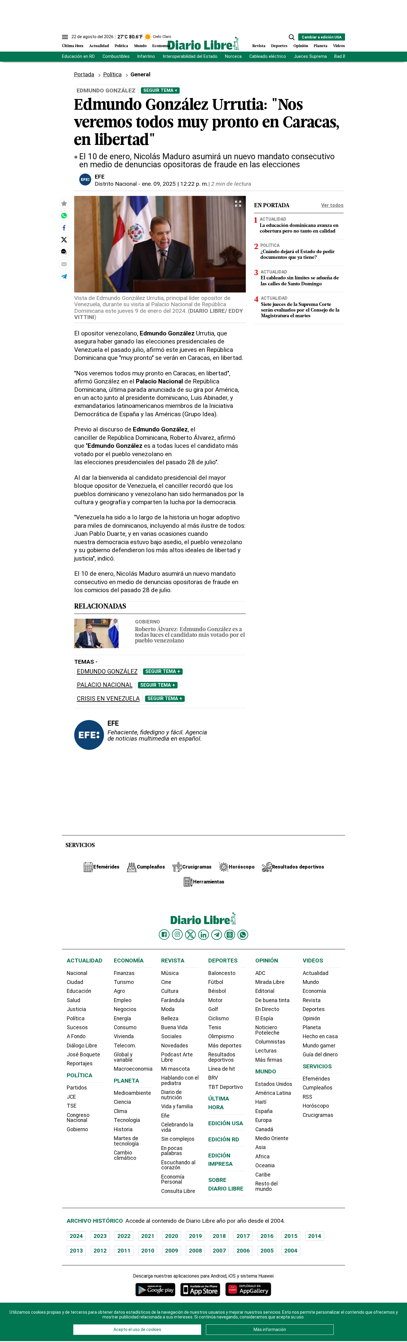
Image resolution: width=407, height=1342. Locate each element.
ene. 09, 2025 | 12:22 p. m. (175, 183)
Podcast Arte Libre (177, 1057)
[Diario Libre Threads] (229, 935)
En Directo (267, 1009)
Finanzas (124, 973)
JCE (71, 1097)
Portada (84, 74)
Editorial (264, 991)
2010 (147, 1250)
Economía (161, 46)
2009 (171, 1250)
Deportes (279, 46)
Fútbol (215, 982)
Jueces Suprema (310, 56)
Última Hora (72, 46)
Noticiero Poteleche (267, 1030)
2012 (100, 1250)
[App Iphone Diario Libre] (200, 1289)
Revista (258, 46)
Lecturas (266, 1051)
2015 (290, 1236)
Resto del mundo (266, 1186)
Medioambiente (132, 1093)
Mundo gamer (319, 1046)
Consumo (125, 1027)
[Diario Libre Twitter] (190, 935)
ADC (260, 973)
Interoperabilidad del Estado (190, 56)
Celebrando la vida (177, 1127)
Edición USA (225, 1123)
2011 (124, 1250)
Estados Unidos (273, 1084)
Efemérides (316, 1079)
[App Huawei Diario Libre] (248, 1289)
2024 (76, 1236)
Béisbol (217, 991)
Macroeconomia (133, 1069)
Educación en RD (78, 56)
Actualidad (99, 46)
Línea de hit (221, 1069)
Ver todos (332, 205)
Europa (263, 1120)
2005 (267, 1250)
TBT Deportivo (225, 1087)
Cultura (169, 991)
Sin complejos (178, 1139)
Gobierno (147, 622)
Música (170, 973)
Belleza (169, 1018)
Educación (79, 991)
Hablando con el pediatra (180, 1080)
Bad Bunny (344, 56)
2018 (219, 1236)
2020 (171, 1236)
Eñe (165, 1116)
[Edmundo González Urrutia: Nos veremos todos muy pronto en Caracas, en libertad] (64, 215)
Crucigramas (318, 1115)
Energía (122, 1018)
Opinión (300, 46)
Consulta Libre (178, 1191)
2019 (195, 1236)
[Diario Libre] (203, 43)
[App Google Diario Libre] (155, 1289)
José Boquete (83, 1055)
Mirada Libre (270, 982)
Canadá (264, 1129)
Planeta (320, 46)
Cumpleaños (318, 1088)
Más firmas (268, 1060)
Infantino (146, 56)
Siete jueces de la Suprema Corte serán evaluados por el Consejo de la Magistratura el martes (300, 310)
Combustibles (116, 56)
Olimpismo (221, 1036)
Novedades (174, 1046)
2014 (314, 1236)
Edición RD (223, 1139)
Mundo (140, 46)
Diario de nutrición (171, 1094)
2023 (100, 1236)
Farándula (172, 1000)
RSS (307, 1097)
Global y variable (123, 1057)
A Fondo (76, 1036)
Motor (215, 1000)
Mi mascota (175, 1069)
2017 (243, 1236)
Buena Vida (174, 1027)
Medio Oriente (271, 1138)
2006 (243, 1250)
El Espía (264, 1018)
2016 (267, 1236)
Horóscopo (316, 1106)
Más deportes (225, 1046)
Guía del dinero (320, 1055)
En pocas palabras (172, 1151)
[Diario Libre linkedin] (203, 935)
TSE (71, 1106)
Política (121, 46)
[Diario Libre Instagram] (177, 934)
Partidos (77, 1088)
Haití (260, 1102)
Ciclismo (218, 1018)
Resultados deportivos (221, 1057)
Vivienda (124, 1036)
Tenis (214, 1027)
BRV (213, 1078)
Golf (213, 1009)
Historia (123, 1129)
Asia (260, 1147)
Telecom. (125, 1046)
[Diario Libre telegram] (216, 935)
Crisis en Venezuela (108, 699)
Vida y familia (177, 1106)
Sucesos (77, 1027)
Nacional (77, 973)
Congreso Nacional (78, 1117)
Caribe (263, 1175)
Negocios (125, 1009)
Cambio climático (125, 1155)
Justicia (76, 1009)
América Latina (273, 1093)
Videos (339, 46)
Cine (166, 982)
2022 (124, 1236)
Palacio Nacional (105, 685)
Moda (168, 1009)
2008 (195, 1250)
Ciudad (75, 982)
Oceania (265, 1165)
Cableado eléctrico (267, 56)
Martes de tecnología (126, 1141)
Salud (73, 1000)
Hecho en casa (320, 1036)
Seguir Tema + (160, 90)
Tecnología (127, 1120)
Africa (262, 1157)
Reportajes (80, 1064)
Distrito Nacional (116, 183)
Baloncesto (221, 973)
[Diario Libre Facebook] (164, 934)
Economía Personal (172, 1179)
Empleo (122, 1000)
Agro (119, 991)
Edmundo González (107, 671)
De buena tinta (272, 1000)
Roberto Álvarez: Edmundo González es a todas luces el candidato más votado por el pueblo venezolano (190, 635)
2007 (219, 1250)
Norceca (233, 56)
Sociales (171, 1036)
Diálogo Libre (82, 1046)
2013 (76, 1250)
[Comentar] (64, 252)
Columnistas (270, 1042)
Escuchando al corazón (178, 1165)
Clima (120, 1111)
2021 (147, 1236)
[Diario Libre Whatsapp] (242, 935)
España (264, 1111)
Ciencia (122, 1102)
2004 (290, 1250)
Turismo (124, 982)
